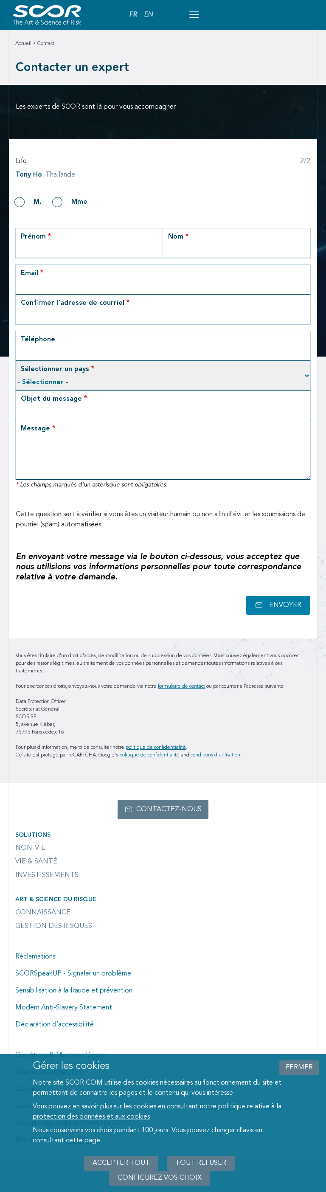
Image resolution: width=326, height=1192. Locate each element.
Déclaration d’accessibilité (54, 1024)
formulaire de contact (181, 686)
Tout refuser (200, 1163)
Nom (175, 236)
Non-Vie (30, 848)
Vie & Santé (36, 861)
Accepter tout (121, 1163)
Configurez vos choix (160, 1178)
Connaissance (42, 912)
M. (38, 202)
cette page (83, 1140)
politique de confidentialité (156, 747)
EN (148, 14)
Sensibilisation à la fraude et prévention (73, 990)
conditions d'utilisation (215, 755)
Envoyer (285, 605)
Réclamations (35, 956)
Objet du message (51, 399)
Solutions (33, 835)
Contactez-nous (169, 809)
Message (35, 428)
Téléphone (38, 339)
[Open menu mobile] (194, 15)
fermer (299, 1067)
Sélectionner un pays (55, 369)
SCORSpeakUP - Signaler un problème (73, 973)
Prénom (33, 236)
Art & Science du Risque (55, 899)
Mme (79, 202)
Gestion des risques (53, 926)
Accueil (23, 43)
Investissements (47, 875)
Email (29, 273)
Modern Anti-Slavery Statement (63, 1007)
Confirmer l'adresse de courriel (72, 303)
